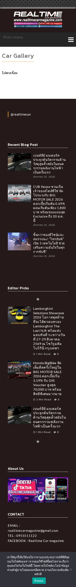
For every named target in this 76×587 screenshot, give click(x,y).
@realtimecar (21, 114)
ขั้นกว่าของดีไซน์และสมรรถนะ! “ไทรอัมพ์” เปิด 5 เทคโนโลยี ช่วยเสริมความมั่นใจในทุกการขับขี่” (49, 243)
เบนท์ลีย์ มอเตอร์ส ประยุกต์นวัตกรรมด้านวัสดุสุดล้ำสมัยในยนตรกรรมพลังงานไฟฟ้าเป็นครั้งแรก (49, 163)
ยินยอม (38, 580)
